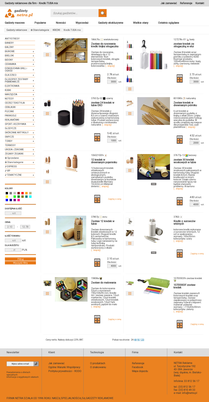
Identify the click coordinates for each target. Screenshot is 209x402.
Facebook (137, 367)
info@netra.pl (189, 393)
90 (138, 339)
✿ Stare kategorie (40, 30)
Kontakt (199, 3)
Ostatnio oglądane (168, 22)
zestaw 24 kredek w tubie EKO (102, 104)
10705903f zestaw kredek (184, 286)
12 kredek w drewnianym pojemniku (104, 161)
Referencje (186, 3)
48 (135, 339)
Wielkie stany (140, 22)
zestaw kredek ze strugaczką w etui (184, 45)
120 (142, 339)
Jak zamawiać (169, 3)
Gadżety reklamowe (17, 30)
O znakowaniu (98, 367)
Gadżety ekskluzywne (110, 22)
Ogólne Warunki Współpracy (64, 367)
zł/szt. (113, 74)
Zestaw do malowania (103, 282)
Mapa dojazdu (140, 371)
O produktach (97, 363)
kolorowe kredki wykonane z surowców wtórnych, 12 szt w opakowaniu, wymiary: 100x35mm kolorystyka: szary (187, 235)
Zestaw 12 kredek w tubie (102, 222)
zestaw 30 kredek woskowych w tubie (185, 161)
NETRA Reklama (183, 363)
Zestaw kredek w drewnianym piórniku (185, 104)
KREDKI (56, 30)
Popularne (40, 22)
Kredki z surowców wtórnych (184, 222)
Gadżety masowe (15, 22)
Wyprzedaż (82, 22)
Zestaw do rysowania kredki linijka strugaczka (104, 45)
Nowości (61, 22)
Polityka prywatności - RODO (64, 371)
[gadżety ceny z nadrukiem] (71, 50)
